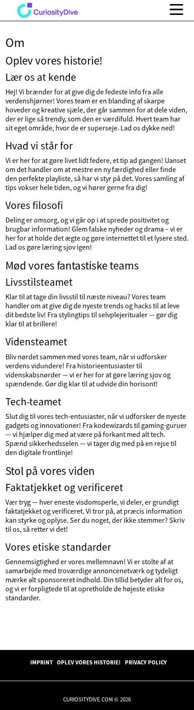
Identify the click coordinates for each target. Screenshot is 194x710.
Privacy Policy (146, 662)
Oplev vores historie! (88, 662)
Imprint (41, 662)
